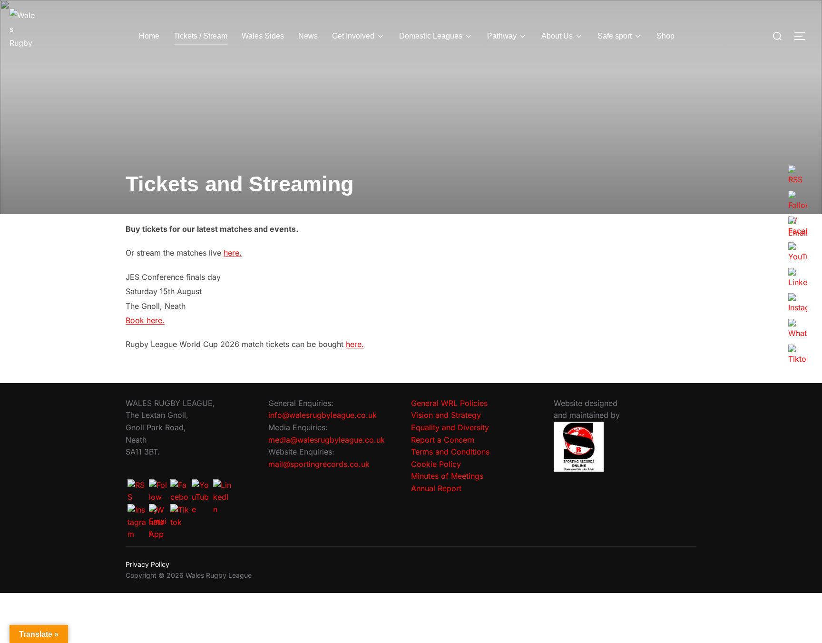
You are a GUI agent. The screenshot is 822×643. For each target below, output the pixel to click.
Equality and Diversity (450, 427)
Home (149, 36)
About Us (557, 36)
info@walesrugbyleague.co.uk (322, 415)
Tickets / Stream (200, 36)
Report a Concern (442, 440)
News (308, 36)
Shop (665, 36)
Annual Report (436, 488)
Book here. (145, 320)
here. (233, 252)
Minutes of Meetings (447, 476)
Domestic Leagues (430, 36)
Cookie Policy (436, 464)
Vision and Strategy (446, 415)
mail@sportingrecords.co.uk (319, 464)
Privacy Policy (147, 564)
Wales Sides (263, 36)
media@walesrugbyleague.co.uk (326, 440)
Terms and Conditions (450, 451)
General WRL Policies (449, 403)
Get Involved (353, 36)
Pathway (502, 36)
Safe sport (614, 36)
